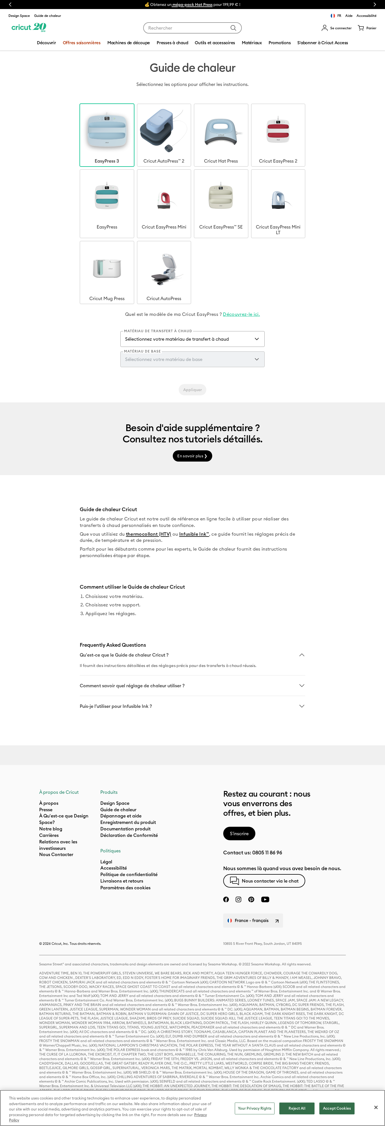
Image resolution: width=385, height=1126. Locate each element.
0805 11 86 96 (267, 852)
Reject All (297, 1108)
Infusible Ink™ (194, 534)
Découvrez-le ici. (241, 314)
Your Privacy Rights (254, 1108)
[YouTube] (265, 899)
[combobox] (192, 28)
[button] (336, 28)
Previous (10, 4)
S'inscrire (239, 833)
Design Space (19, 16)
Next (374, 4)
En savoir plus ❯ (192, 455)
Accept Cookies (337, 1108)
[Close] (376, 1107)
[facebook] (226, 899)
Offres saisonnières (82, 42)
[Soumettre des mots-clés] (233, 28)
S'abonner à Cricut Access (322, 42)
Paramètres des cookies (125, 887)
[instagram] (238, 899)
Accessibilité (367, 16)
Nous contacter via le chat (270, 881)
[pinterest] (251, 899)
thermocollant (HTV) (148, 534)
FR (339, 16)
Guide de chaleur (47, 16)
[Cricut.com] (28, 28)
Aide (349, 16)
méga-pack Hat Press (192, 4)
